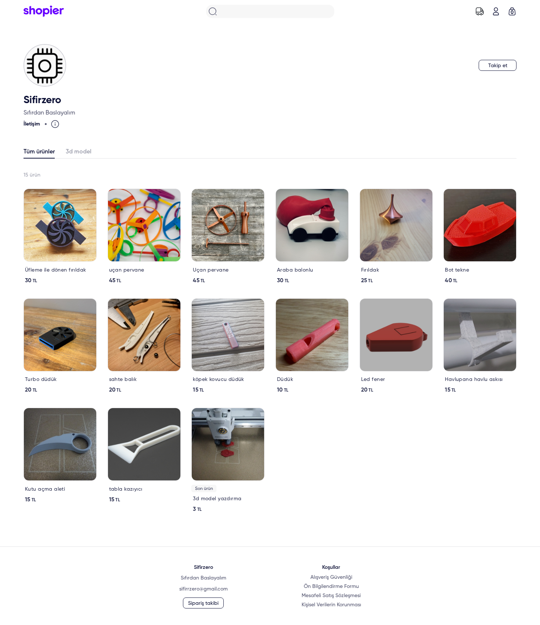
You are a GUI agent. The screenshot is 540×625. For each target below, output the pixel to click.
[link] (60, 236)
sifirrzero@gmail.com (203, 589)
